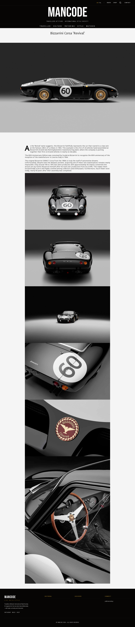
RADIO (109, 2)
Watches (90, 26)
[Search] (120, 2)
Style (81, 26)
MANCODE (67, 12)
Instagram (7, 612)
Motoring (70, 26)
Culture (57, 26)
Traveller (45, 26)
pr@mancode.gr (109, 601)
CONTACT (128, 2)
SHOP (115, 2)
